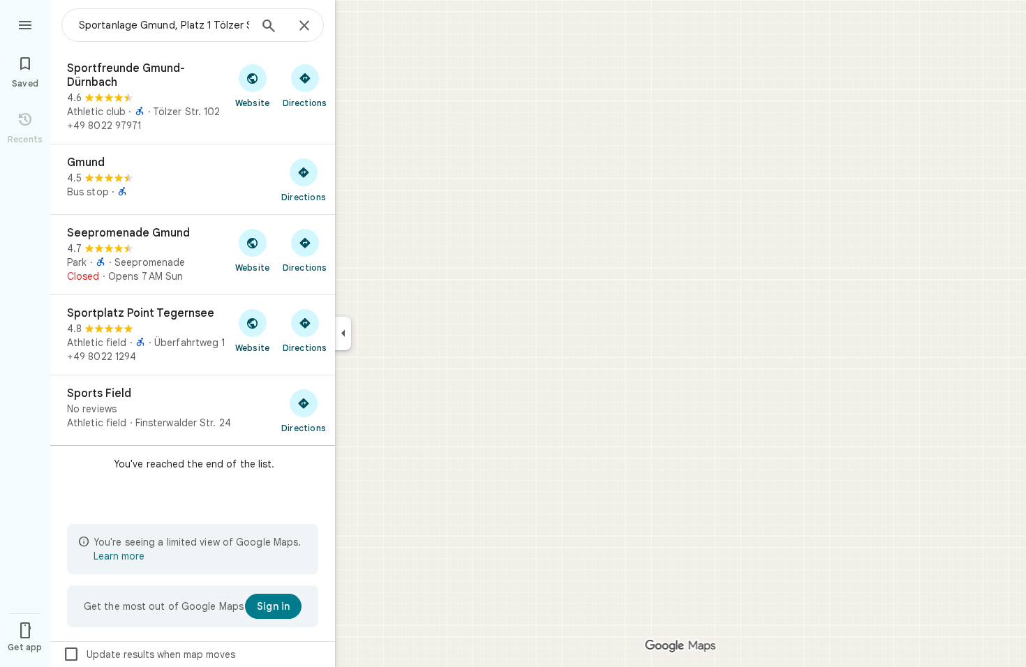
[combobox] (164, 25)
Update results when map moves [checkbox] (149, 654)
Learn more (119, 556)
